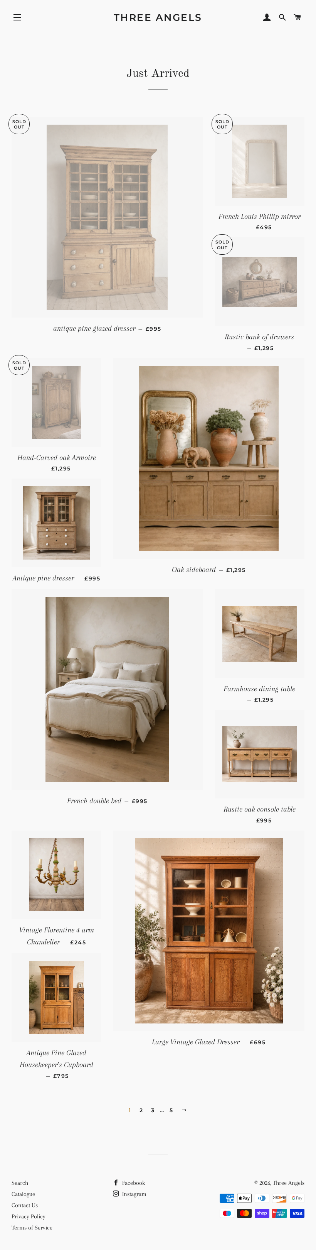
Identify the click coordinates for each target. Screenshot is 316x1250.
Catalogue (23, 1194)
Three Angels (158, 17)
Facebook (133, 1182)
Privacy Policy (28, 1216)
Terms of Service (32, 1227)
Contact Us (25, 1205)
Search (20, 1182)
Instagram (133, 1194)
